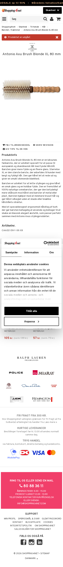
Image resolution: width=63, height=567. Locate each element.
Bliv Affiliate (33, 522)
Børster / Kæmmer (11, 30)
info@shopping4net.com (31, 503)
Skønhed (23, 27)
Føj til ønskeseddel (17, 145)
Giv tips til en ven (16, 149)
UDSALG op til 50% (12, 3)
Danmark (30, 558)
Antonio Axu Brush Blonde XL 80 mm (40, 30)
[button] (58, 19)
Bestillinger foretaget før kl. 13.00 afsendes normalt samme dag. (31, 431)
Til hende (34, 27)
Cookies (48, 522)
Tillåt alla (31, 310)
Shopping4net (8, 27)
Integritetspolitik (21, 525)
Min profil (10, 518)
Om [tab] (51, 252)
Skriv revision (44, 145)
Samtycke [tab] (11, 252)
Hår (44, 27)
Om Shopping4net (45, 525)
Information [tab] (31, 252)
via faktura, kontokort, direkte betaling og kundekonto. (31, 442)
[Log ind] (51, 19)
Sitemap (45, 553)
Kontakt (18, 522)
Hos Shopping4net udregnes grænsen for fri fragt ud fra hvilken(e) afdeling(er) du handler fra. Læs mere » (31, 419)
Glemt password (51, 518)
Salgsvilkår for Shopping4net (32, 529)
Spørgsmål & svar (29, 518)
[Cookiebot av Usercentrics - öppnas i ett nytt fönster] (44, 243)
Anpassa (29, 321)
